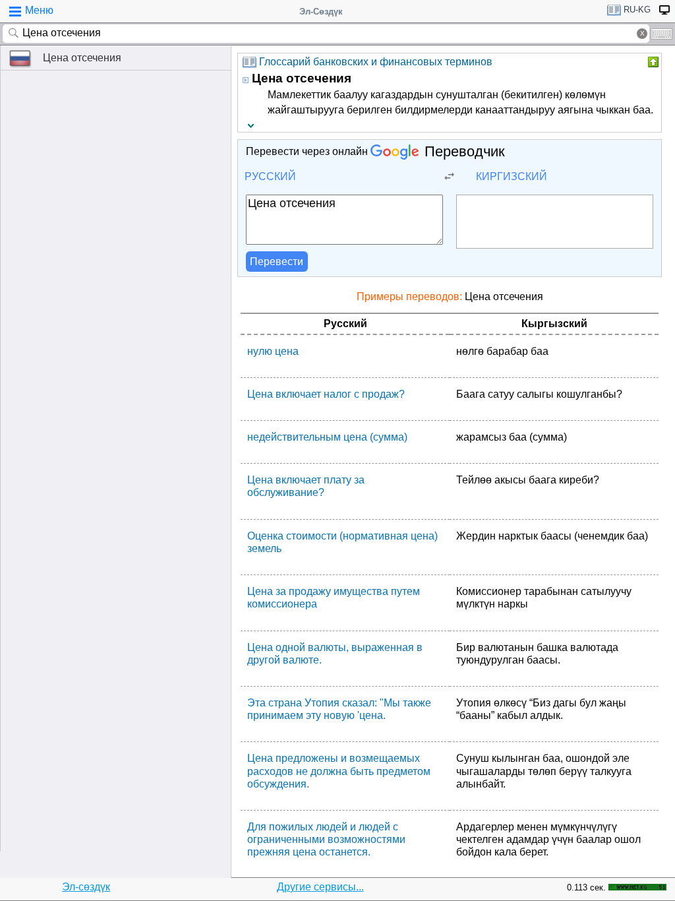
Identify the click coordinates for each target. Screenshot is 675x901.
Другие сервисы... (320, 886)
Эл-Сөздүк (321, 11)
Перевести (276, 261)
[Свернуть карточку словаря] (652, 62)
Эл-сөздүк (86, 886)
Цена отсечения (82, 57)
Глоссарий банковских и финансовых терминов (375, 61)
